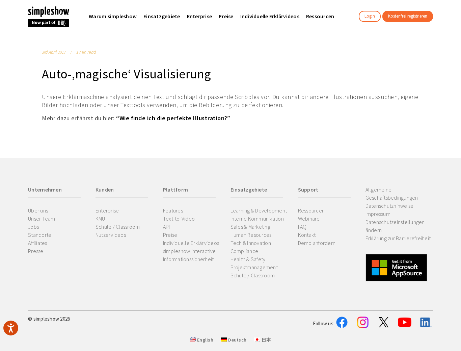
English (204, 340)
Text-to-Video (179, 218)
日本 (265, 340)
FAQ (302, 226)
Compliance (245, 251)
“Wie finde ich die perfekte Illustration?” (173, 118)
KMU (100, 218)
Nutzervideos (111, 234)
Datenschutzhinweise (389, 205)
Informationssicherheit (188, 259)
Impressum (377, 213)
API (166, 226)
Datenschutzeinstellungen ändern (395, 226)
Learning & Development (259, 210)
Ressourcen (311, 210)
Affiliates (37, 243)
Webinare (309, 218)
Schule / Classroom (118, 226)
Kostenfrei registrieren (407, 16)
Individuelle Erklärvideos (191, 243)
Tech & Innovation (251, 243)
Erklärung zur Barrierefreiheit (398, 238)
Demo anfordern (317, 243)
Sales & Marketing (250, 226)
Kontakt (307, 234)
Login (369, 16)
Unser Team (41, 218)
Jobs (33, 226)
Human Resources (251, 234)
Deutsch (236, 340)
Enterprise (107, 210)
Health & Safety (248, 259)
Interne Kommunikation (257, 218)
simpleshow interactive (189, 251)
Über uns (38, 210)
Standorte (39, 234)
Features (173, 210)
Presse (36, 251)
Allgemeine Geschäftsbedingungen (391, 193)
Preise (170, 234)
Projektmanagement (254, 267)
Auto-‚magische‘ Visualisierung (126, 74)
